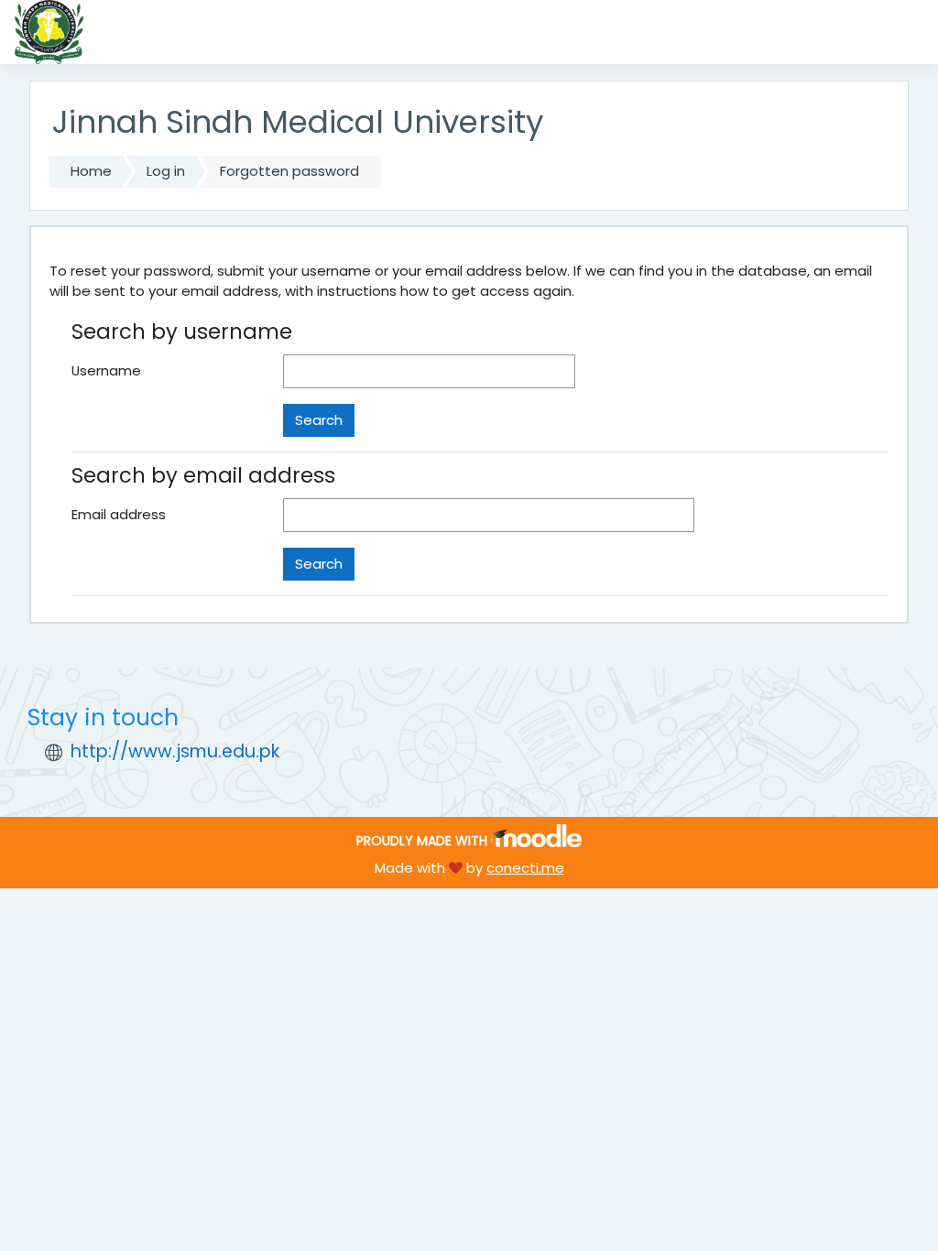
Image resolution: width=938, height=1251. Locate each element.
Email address (118, 514)
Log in (166, 170)
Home (91, 170)
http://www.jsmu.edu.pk (175, 751)
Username (106, 370)
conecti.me (525, 867)
